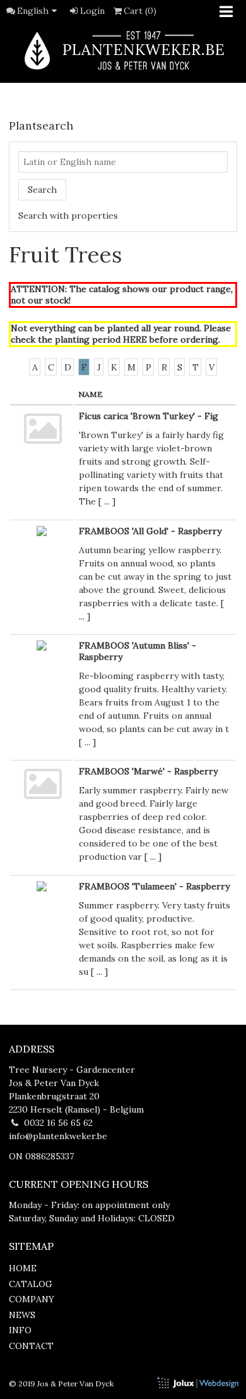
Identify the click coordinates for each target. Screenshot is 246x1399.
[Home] (123, 50)
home (23, 1268)
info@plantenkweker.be (58, 1136)
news (22, 1315)
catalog (30, 1284)
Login (92, 10)
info (20, 1330)
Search (42, 189)
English (33, 10)
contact (31, 1346)
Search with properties (68, 215)
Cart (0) (140, 10)
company (31, 1299)
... (107, 501)
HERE (135, 339)
